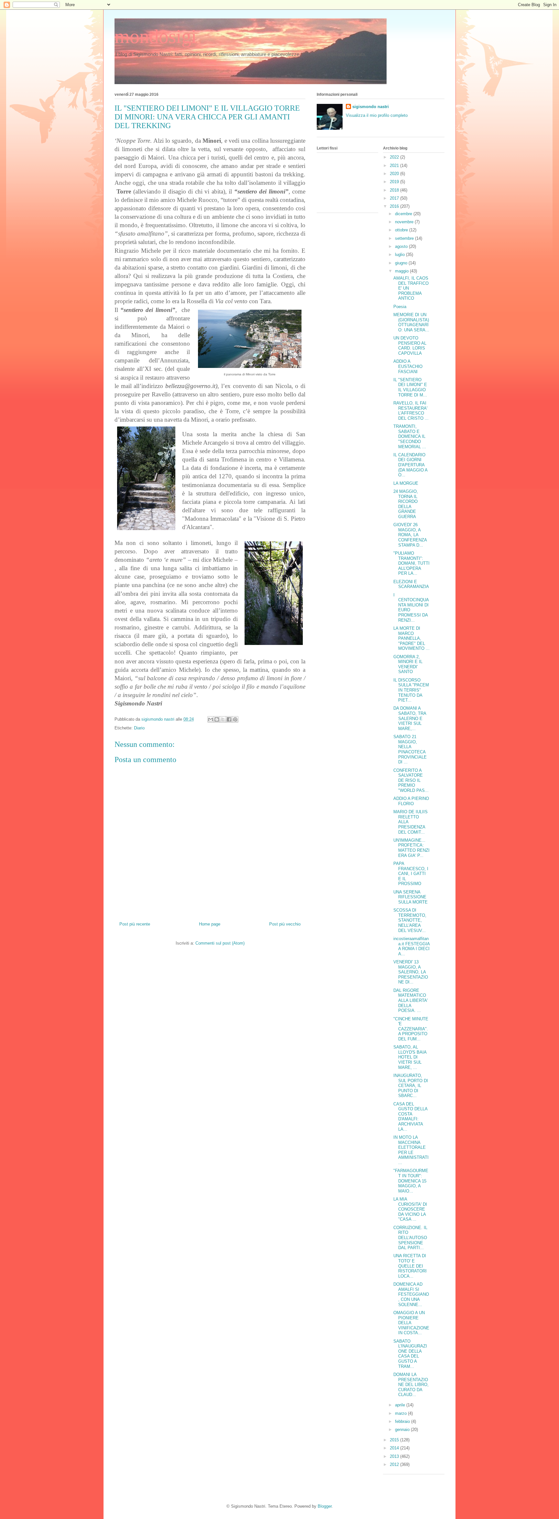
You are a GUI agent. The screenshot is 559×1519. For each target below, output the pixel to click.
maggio (402, 271)
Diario (139, 728)
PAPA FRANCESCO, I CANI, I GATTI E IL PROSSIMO (410, 873)
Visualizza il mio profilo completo (377, 115)
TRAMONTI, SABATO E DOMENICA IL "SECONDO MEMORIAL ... (409, 436)
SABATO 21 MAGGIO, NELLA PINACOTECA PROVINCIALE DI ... (410, 749)
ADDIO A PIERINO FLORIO (411, 801)
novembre (405, 221)
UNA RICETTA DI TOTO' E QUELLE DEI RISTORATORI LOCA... (410, 1265)
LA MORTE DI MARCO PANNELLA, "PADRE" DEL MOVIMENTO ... (411, 638)
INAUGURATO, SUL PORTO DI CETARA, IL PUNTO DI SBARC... (410, 1085)
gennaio (403, 1429)
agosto (402, 246)
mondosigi (156, 36)
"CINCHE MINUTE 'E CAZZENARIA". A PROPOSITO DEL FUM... (410, 1028)
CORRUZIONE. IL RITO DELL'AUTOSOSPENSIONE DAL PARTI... (410, 1237)
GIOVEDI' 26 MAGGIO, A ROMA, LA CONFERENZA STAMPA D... (410, 534)
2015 (395, 1439)
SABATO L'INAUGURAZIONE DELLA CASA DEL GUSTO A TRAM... (410, 1354)
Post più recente (134, 924)
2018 (395, 190)
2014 (395, 1448)
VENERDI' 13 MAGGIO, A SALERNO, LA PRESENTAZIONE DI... (410, 971)
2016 (395, 206)
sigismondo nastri (370, 106)
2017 (395, 198)
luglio (400, 254)
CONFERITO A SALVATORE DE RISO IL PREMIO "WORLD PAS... (411, 780)
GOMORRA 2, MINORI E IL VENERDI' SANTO (407, 664)
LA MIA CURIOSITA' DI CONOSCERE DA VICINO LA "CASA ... (410, 1209)
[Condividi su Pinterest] (235, 719)
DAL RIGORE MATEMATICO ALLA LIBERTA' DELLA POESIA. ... (410, 1000)
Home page (209, 924)
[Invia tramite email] (210, 719)
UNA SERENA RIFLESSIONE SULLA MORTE (410, 897)
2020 (395, 173)
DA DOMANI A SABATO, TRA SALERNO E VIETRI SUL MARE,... (409, 718)
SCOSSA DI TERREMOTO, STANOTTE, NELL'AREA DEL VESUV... (409, 920)
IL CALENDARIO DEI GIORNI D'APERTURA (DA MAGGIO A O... (410, 464)
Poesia (399, 306)
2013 (395, 1456)
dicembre (404, 213)
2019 (395, 181)
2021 (395, 165)
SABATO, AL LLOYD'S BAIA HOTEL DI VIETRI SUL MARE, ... (409, 1057)
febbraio (403, 1421)
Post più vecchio (285, 924)
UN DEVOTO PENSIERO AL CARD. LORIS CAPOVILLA (409, 346)
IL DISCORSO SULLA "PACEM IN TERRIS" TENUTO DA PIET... (411, 690)
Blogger (325, 1506)
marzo (401, 1413)
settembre (405, 238)
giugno (402, 263)
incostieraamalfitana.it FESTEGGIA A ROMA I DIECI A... (411, 946)
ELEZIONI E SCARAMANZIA (411, 584)
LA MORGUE (405, 483)
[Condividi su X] (223, 719)
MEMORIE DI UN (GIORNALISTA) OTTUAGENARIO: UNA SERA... (411, 322)
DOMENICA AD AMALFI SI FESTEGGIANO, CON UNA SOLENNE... (411, 1294)
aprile (400, 1405)
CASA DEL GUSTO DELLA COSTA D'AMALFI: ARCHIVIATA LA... (410, 1117)
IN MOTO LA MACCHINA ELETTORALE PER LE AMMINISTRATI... (411, 1150)
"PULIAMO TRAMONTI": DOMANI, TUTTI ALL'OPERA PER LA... (411, 563)
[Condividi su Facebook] (229, 719)
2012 (395, 1464)
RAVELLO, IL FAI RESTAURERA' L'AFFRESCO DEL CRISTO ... (411, 411)
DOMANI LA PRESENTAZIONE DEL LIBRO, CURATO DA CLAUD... (411, 1384)
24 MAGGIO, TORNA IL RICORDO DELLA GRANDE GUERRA (405, 504)
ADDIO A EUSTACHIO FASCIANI (407, 366)
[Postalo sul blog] (217, 719)
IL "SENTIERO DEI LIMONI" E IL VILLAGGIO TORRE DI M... (410, 387)
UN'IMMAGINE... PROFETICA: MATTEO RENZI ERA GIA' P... (411, 848)
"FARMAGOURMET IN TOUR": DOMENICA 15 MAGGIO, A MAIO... (410, 1180)
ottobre (402, 229)
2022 (395, 157)
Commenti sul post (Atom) (220, 943)
